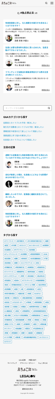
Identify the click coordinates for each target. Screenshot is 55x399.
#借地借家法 (30, 289)
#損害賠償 (39, 298)
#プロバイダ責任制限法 (21, 315)
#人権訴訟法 (8, 311)
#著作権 (6, 298)
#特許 (22, 276)
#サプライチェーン (20, 250)
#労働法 (23, 306)
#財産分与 (16, 298)
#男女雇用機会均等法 (30, 337)
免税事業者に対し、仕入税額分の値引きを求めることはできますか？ (26, 24)
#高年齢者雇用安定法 (39, 311)
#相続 (29, 293)
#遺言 (35, 324)
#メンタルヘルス (34, 245)
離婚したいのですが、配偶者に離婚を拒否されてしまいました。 (26, 195)
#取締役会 (31, 267)
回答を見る (46, 41)
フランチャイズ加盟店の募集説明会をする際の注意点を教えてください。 (26, 73)
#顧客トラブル (8, 324)
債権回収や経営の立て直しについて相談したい (22, 131)
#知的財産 (7, 263)
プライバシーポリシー (27, 363)
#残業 (29, 320)
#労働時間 (27, 324)
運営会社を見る (27, 389)
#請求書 (6, 306)
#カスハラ (23, 245)
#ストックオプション (10, 276)
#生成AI (16, 280)
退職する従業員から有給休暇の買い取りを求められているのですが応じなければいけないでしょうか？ (26, 156)
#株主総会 (31, 276)
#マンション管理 (30, 285)
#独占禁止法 (41, 276)
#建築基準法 (20, 271)
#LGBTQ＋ (37, 293)
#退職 (16, 258)
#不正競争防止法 (38, 328)
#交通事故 (7, 250)
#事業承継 (43, 324)
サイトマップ (12, 363)
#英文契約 (7, 258)
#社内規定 (32, 250)
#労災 (37, 263)
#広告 (39, 289)
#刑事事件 (46, 245)
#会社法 (6, 302)
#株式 (6, 285)
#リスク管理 (8, 337)
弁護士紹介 (32, 360)
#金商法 (40, 271)
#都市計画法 (31, 271)
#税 (22, 289)
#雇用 (18, 324)
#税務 (16, 263)
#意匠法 (27, 328)
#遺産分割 (21, 293)
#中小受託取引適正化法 (35, 241)
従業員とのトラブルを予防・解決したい (20, 123)
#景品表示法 (41, 267)
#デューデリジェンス (10, 254)
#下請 (45, 258)
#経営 (6, 245)
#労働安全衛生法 (16, 285)
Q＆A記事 (22, 360)
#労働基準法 (26, 311)
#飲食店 (36, 320)
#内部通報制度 (40, 280)
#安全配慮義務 (19, 320)
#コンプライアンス (26, 263)
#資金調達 (18, 328)
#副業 (46, 241)
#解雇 (6, 333)
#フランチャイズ (27, 280)
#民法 (17, 311)
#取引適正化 (20, 241)
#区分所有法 (42, 285)
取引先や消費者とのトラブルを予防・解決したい (23, 127)
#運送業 (30, 333)
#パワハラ (7, 341)
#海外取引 (24, 258)
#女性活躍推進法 (35, 258)
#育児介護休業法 (9, 293)
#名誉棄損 (24, 254)
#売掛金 (15, 306)
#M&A (46, 315)
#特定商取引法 (19, 267)
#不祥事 (13, 245)
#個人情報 (7, 315)
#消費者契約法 (35, 315)
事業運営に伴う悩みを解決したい (17, 135)
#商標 (22, 333)
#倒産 (44, 320)
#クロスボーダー (18, 302)
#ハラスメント (44, 337)
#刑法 (47, 302)
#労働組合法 (8, 267)
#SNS (45, 254)
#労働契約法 (8, 320)
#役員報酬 (7, 289)
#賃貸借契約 (38, 302)
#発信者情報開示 (35, 254)
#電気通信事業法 (27, 298)
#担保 (16, 289)
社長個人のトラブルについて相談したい (20, 140)
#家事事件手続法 (34, 306)
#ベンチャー (8, 328)
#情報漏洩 (14, 333)
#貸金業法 (7, 280)
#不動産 (28, 302)
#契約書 (17, 337)
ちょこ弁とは (42, 363)
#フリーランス (8, 241)
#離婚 (44, 306)
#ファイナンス (8, 271)
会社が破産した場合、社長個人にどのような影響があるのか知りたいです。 (26, 176)
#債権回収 (39, 333)
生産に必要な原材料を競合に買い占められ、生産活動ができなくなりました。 (26, 48)
